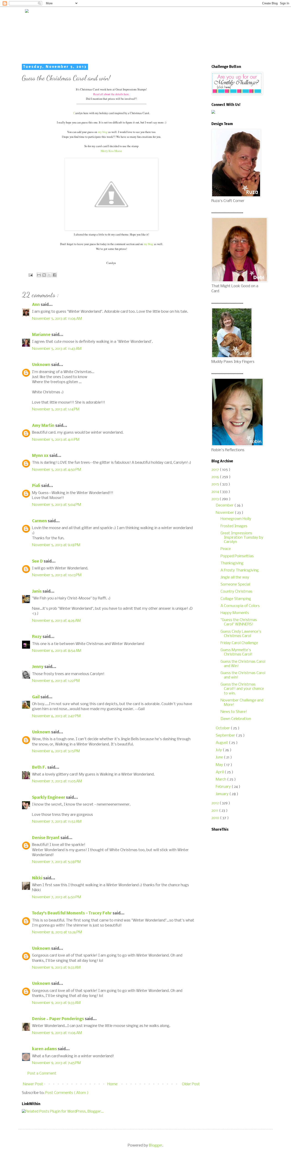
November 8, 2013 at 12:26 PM (57, 932)
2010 (215, 818)
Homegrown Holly (236, 519)
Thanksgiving (232, 563)
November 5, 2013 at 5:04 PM (56, 505)
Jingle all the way (235, 577)
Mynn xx (40, 456)
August (222, 743)
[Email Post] (30, 275)
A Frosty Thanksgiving (240, 570)
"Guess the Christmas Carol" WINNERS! (239, 622)
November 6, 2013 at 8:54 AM (56, 651)
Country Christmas (236, 591)
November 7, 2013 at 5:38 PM (56, 862)
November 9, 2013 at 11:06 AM (57, 1033)
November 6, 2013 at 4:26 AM (56, 621)
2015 (215, 484)
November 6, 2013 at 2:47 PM (56, 716)
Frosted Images (234, 526)
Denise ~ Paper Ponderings (58, 1019)
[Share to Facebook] (54, 275)
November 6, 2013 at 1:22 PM (56, 681)
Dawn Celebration (236, 719)
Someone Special (235, 584)
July (219, 750)
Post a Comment (42, 1073)
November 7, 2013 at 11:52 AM (56, 821)
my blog (102, 132)
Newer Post (33, 1084)
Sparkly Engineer (49, 798)
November (225, 513)
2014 (215, 492)
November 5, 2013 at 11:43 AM (56, 349)
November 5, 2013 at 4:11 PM (55, 440)
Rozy (37, 637)
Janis (37, 591)
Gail (36, 697)
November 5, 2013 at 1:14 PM (55, 409)
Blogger (155, 1145)
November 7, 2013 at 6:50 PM (56, 897)
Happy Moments (235, 613)
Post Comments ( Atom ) (66, 1093)
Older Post (191, 1084)
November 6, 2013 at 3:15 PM (56, 751)
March (221, 779)
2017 (215, 470)
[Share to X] (49, 275)
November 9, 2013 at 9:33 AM (56, 967)
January (222, 794)
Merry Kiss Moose (111, 151)
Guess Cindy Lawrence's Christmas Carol (241, 634)
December (225, 505)
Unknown (41, 365)
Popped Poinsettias (237, 556)
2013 (215, 499)
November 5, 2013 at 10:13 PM (56, 575)
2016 (215, 477)
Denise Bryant (46, 838)
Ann (36, 305)
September (226, 735)
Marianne (41, 335)
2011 (215, 811)
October (223, 728)
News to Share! (234, 712)
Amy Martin (43, 426)
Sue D (38, 561)
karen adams (45, 1049)
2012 (215, 803)
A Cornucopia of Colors (240, 606)
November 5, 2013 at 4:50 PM (56, 470)
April (220, 772)
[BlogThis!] (44, 275)
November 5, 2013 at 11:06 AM (57, 319)
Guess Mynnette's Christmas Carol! (236, 652)
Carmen (40, 521)
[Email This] (39, 275)
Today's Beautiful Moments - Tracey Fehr (72, 913)
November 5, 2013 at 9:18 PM (56, 545)
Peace (226, 549)
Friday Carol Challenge (239, 643)
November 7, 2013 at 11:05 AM (57, 781)
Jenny (38, 667)
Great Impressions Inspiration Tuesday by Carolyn (242, 537)
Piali (36, 486)
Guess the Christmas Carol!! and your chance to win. (242, 688)
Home (112, 1084)
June (220, 757)
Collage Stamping (236, 599)
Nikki (37, 878)
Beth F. (39, 767)
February (224, 787)
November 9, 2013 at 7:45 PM (56, 1063)
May (220, 765)
